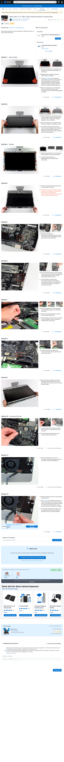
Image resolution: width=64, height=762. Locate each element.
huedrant (8, 653)
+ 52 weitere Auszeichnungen (56, 633)
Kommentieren (57, 670)
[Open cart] (59, 2)
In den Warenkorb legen (10, 615)
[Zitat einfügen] (12, 659)
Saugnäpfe (47, 78)
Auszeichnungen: (56, 629)
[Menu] (2, 2)
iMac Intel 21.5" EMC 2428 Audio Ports (51, 34)
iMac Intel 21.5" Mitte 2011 (26, 9)
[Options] (3, 9)
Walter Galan (15, 19)
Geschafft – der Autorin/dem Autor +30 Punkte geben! (32, 557)
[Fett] (4, 659)
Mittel (13, 23)
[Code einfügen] (8, 659)
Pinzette (45, 500)
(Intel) (10, 9)
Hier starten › (32, 581)
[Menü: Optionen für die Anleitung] (60, 8)
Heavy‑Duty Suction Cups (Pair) (49, 45)
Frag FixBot (46, 97)
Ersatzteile (35, 9)
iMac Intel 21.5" (16, 9)
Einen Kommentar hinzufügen (53, 102)
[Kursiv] (6, 659)
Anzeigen (58, 38)
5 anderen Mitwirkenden (55, 626)
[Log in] (62, 2)
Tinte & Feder (7, 626)
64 (55, 19)
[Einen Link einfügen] (10, 659)
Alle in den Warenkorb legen (10, 589)
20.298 (51, 19)
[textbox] (32, 664)
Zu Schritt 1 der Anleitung (16, 27)
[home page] (7, 2)
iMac (6, 9)
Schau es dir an (54, 12)
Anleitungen (42, 9)
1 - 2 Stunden (6, 23)
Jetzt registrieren (38, 6)
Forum (48, 9)
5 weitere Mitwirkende (24, 19)
